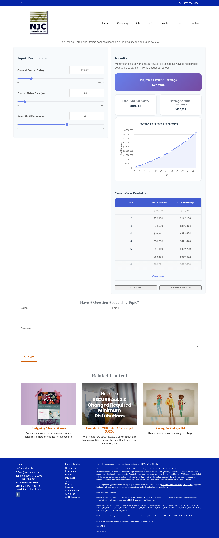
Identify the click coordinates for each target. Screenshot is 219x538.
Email (115, 308)
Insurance (70, 477)
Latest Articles (72, 490)
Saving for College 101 (170, 428)
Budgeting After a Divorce (48, 428)
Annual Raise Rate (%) (31, 93)
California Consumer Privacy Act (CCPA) (177, 484)
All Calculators (72, 497)
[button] (122, 23)
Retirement (70, 468)
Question (26, 328)
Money (68, 484)
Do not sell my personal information (158, 487)
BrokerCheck (152, 463)
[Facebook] (21, 3)
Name (24, 308)
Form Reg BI (101, 531)
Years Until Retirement (31, 116)
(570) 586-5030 (190, 3)
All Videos (70, 493)
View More (158, 276)
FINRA (147, 497)
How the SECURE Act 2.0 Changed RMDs (109, 430)
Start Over (136, 287)
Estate (68, 474)
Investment (70, 471)
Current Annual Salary (31, 70)
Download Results (180, 287)
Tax (67, 480)
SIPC (152, 497)
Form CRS (100, 526)
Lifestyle (69, 487)
